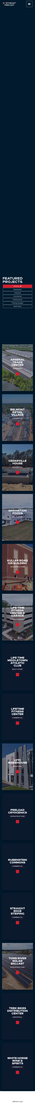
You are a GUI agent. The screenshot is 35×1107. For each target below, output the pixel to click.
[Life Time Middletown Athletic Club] (17, 674)
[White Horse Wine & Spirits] (17, 1072)
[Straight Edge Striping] (17, 922)
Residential (17, 289)
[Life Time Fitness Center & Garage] (17, 624)
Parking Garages (17, 303)
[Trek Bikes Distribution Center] (17, 1022)
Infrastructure (17, 299)
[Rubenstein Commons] (17, 871)
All (21, 286)
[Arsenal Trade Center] (17, 374)
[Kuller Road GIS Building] (17, 572)
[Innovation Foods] (17, 522)
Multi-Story (17, 306)
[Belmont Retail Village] (17, 423)
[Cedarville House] (17, 472)
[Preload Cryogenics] (17, 821)
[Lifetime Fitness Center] (17, 723)
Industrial (17, 293)
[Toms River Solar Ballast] (17, 972)
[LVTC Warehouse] (17, 771)
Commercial (17, 296)
